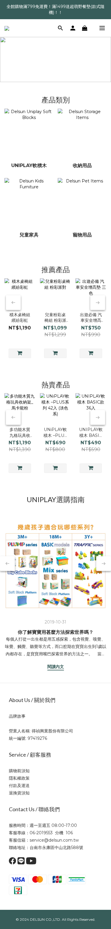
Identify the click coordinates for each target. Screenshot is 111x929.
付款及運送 (19, 785)
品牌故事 (17, 716)
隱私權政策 (19, 778)
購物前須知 (19, 770)
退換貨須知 (19, 793)
